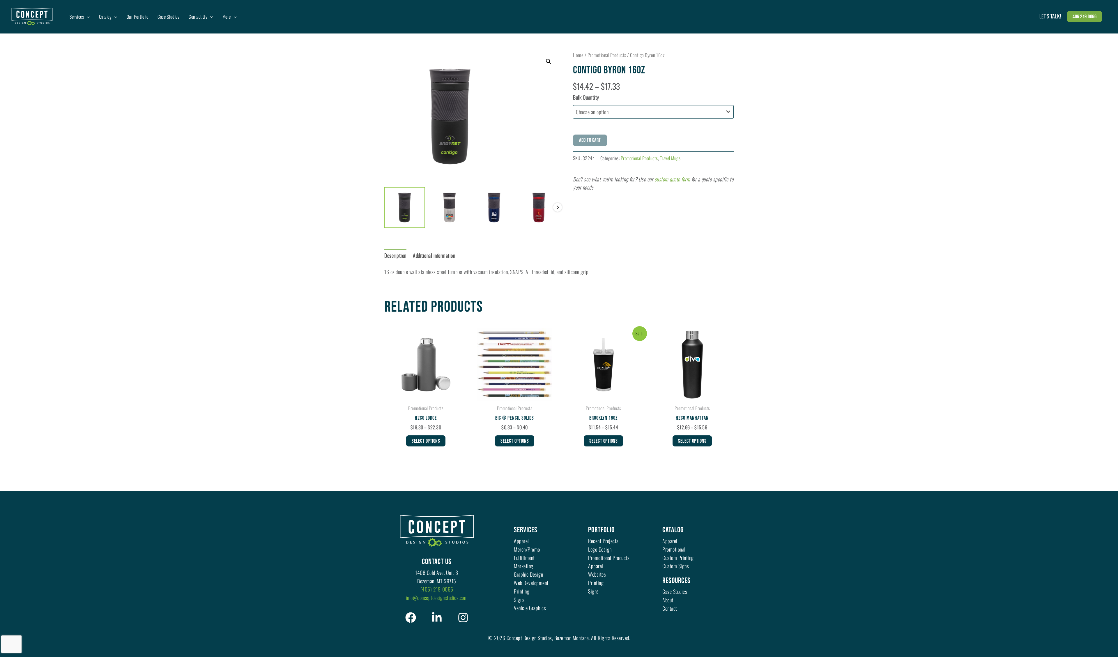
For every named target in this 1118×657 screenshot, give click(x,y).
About (667, 600)
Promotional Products (607, 55)
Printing (521, 591)
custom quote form (672, 179)
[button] (1084, 16)
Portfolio (601, 530)
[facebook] (411, 617)
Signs (519, 599)
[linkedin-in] (437, 617)
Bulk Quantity (586, 97)
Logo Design (600, 549)
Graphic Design (528, 574)
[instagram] (463, 617)
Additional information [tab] (434, 255)
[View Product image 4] (539, 207)
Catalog (673, 530)
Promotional (674, 549)
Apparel (521, 541)
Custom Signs (675, 566)
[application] (87, 16)
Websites (597, 574)
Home (578, 55)
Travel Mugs (670, 158)
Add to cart (590, 140)
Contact (669, 608)
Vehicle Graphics (530, 608)
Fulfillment (524, 557)
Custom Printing (678, 557)
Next (557, 207)
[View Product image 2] (449, 207)
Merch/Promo (527, 549)
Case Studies (674, 591)
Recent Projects (603, 541)
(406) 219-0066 (436, 589)
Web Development (531, 583)
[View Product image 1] (404, 207)
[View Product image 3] (494, 207)
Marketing (523, 566)
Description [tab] (395, 255)
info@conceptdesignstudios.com (437, 597)
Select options (426, 441)
